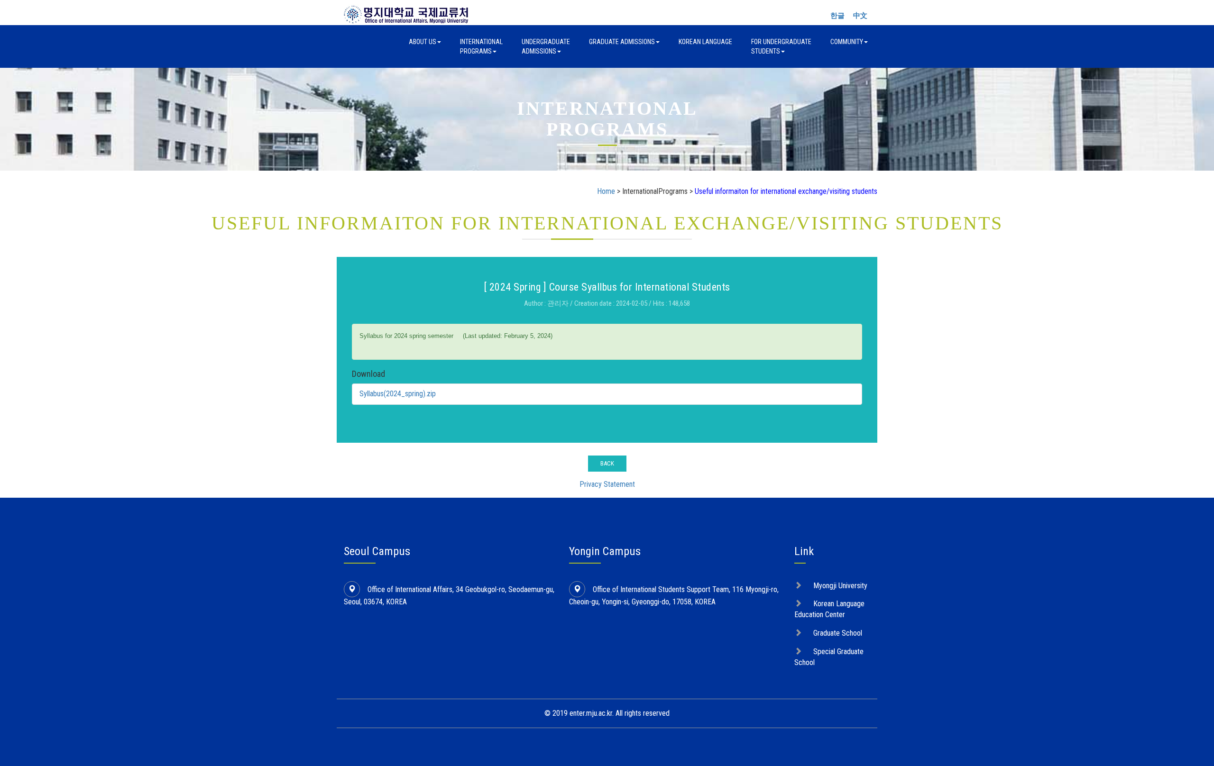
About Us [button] (422, 42)
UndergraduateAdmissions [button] (546, 46)
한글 (837, 15)
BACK (607, 463)
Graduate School (837, 633)
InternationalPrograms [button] (481, 46)
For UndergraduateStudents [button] (781, 46)
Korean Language (705, 42)
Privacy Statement (607, 484)
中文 (860, 15)
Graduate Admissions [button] (622, 42)
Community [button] (846, 42)
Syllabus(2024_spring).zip (397, 393)
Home (606, 191)
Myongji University (840, 585)
